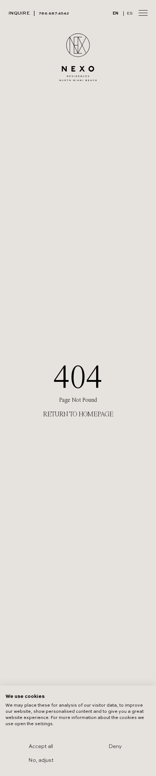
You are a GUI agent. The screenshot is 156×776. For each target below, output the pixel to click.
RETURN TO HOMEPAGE (78, 414)
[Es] (130, 13)
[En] (116, 13)
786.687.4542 (54, 13)
